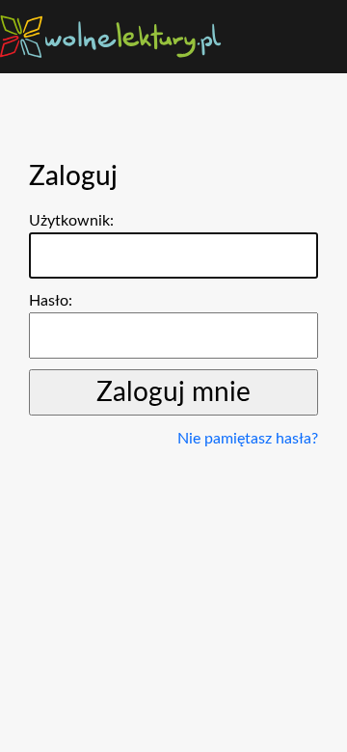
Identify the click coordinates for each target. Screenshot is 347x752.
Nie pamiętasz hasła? (247, 438)
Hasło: (50, 301)
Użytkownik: (71, 220)
